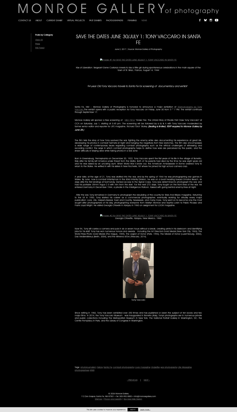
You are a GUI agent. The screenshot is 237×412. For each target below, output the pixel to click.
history (100, 367)
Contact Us (24, 20)
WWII (92, 370)
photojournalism (88, 367)
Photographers (114, 20)
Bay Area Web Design (133, 399)
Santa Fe (108, 367)
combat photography (123, 367)
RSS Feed (39, 47)
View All (39, 39)
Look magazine (142, 367)
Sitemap (98, 399)
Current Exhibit (54, 20)
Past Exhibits (95, 20)
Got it (132, 410)
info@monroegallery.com (145, 396)
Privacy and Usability (113, 399)
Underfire (155, 367)
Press (37, 43)
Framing (132, 20)
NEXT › (147, 380)
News (144, 20)
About (39, 20)
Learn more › (145, 410)
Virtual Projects (76, 20)
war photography (168, 367)
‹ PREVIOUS (132, 380)
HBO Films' (130, 120)
